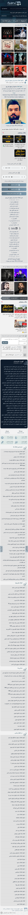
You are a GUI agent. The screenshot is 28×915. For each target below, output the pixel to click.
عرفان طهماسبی (19, 394)
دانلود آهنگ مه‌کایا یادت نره (19, 503)
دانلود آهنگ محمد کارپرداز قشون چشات (16, 544)
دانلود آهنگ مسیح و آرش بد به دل (17, 770)
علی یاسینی (5, 396)
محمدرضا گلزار (23, 412)
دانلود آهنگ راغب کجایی (19, 766)
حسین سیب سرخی (15, 378)
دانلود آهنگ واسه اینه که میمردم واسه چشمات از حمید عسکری (14, 453)
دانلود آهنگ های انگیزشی (19, 891)
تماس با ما (15, 21)
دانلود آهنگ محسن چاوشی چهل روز (17, 616)
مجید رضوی (23, 406)
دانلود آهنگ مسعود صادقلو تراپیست (17, 460)
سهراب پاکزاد (6, 385)
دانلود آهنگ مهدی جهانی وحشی (18, 760)
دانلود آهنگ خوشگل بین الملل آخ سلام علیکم (15, 529)
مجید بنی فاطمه (12, 403)
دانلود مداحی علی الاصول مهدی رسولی (16, 700)
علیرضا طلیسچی (16, 399)
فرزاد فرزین (24, 401)
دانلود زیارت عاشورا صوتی (19, 713)
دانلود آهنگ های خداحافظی (19, 882)
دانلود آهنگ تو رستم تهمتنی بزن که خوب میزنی (14, 639)
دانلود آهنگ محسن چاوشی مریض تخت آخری (15, 648)
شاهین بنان (4, 389)
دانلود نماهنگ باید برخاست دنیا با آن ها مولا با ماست (14, 677)
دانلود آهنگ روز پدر (21, 824)
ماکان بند (18, 403)
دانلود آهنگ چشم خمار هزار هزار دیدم (17, 475)
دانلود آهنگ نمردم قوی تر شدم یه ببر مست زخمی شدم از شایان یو (14, 533)
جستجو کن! (4, 8)
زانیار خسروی (18, 385)
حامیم (8, 376)
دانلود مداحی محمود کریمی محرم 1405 (16, 684)
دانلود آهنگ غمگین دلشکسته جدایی (17, 856)
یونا (25, 426)
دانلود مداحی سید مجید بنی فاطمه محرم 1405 (14, 688)
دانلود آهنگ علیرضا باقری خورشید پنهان (16, 792)
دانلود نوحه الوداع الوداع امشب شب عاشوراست (15, 704)
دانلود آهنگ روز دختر (20, 830)
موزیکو (7, 432)
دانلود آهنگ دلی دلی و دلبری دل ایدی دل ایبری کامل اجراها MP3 (13, 464)
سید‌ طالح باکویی (16, 387)
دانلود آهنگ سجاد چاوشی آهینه (18, 506)
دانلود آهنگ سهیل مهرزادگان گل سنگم (16, 645)
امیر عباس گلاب (7, 369)
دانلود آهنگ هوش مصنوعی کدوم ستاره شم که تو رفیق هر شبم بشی (14, 566)
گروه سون (7, 401)
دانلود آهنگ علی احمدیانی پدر (18, 741)
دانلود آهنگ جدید (21, 814)
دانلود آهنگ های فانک (20, 837)
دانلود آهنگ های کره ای (20, 878)
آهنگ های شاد (14, 298)
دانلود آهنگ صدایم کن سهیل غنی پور (14, 80)
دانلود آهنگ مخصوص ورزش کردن (17, 853)
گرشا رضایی (12, 401)
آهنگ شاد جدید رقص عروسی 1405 (17, 626)
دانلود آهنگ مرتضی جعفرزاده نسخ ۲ (17, 550)
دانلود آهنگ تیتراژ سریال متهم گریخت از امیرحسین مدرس (14, 575)
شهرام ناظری (11, 392)
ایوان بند (5, 371)
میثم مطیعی (17, 422)
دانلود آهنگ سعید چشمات (19, 786)
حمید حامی (7, 378)
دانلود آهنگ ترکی (21, 827)
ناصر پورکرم (11, 422)
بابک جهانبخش (23, 373)
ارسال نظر (5, 342)
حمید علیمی (17, 380)
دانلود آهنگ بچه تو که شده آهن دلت (17, 499)
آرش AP (24, 367)
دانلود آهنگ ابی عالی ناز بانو (19, 547)
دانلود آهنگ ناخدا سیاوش (19, 457)
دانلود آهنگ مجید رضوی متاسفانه (17, 658)
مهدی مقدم (23, 419)
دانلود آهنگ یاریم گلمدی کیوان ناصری (17, 798)
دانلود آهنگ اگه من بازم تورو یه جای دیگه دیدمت (14, 468)
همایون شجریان (23, 424)
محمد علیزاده (23, 410)
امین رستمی (13, 371)
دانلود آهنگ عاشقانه (20, 818)
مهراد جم (6, 419)
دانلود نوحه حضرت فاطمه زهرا (18, 707)
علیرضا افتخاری (23, 399)
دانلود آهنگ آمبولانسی (20, 898)
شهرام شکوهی (17, 392)
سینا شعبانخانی (11, 389)
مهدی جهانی (12, 417)
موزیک (14, 93)
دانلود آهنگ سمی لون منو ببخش (17, 515)
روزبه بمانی (24, 385)
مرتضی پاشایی (10, 412)
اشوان (12, 369)
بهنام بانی (10, 373)
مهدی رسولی (6, 417)
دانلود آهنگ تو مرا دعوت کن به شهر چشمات (15, 512)
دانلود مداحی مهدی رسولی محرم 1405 (16, 694)
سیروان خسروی (9, 387)
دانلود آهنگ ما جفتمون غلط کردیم (17, 782)
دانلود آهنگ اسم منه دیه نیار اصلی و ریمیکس (15, 490)
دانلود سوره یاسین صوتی (19, 716)
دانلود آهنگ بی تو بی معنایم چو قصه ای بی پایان (14, 579)
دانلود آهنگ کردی (21, 904)
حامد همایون (12, 376)
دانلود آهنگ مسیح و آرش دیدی (18, 607)
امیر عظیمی (23, 371)
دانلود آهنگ (19, 86)
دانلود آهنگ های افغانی (20, 850)
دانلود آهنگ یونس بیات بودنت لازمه (17, 623)
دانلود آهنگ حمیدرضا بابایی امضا (17, 757)
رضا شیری (14, 383)
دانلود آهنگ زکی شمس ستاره (18, 587)
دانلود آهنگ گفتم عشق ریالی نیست (17, 557)
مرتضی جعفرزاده (22, 415)
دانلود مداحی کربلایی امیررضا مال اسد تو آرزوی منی (14, 673)
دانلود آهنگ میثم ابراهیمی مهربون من (16, 619)
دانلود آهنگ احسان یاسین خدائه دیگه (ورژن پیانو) (14, 496)
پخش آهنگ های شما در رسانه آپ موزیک (19, 16)
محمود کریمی (16, 412)
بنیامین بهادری (16, 373)
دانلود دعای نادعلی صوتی (19, 723)
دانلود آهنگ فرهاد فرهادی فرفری (18, 754)
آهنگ (22, 89)
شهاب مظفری (23, 392)
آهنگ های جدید (23, 298)
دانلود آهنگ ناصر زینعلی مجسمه (18, 655)
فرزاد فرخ (4, 399)
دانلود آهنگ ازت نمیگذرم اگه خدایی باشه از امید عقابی (14, 525)
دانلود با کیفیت (13, 185)
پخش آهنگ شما (6, 21)
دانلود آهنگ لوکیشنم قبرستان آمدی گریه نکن (15, 571)
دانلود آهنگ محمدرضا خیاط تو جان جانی (16, 773)
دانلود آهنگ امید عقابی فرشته (18, 613)
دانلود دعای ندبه (21, 726)
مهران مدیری (23, 422)
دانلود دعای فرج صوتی (20, 720)
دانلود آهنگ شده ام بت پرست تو (18, 776)
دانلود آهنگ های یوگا (20, 885)
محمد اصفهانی (10, 408)
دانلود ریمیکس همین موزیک (13, 193)
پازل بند (6, 373)
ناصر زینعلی (6, 422)
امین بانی (19, 371)
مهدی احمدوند (19, 417)
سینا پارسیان (23, 389)
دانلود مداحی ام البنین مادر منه (18, 697)
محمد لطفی (17, 410)
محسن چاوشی (9, 406)
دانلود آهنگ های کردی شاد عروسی (17, 487)
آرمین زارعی (19, 367)
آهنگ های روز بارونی (20, 888)
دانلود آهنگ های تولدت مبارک (18, 632)
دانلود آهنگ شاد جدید (20, 811)
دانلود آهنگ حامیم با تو (20, 591)
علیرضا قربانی (9, 399)
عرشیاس (24, 394)
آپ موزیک (14, 3)
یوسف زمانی (5, 424)
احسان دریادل (23, 369)
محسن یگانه (16, 408)
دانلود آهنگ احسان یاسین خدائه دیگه (16, 541)
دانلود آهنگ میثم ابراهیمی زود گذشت (17, 789)
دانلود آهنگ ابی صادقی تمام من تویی (16, 594)
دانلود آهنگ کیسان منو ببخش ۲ (18, 763)
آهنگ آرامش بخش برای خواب (18, 846)
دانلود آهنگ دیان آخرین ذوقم (18, 493)
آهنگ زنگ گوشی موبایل (19, 834)
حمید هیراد (11, 380)
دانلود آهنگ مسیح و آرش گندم (18, 664)
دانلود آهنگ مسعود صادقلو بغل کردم (16, 737)
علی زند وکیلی (23, 396)
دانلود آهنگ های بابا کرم (19, 472)
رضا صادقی (9, 383)
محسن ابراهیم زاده (16, 406)
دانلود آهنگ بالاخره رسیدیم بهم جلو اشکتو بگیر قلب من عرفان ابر (14, 561)
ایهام (9, 371)
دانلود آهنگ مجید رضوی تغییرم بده (17, 642)
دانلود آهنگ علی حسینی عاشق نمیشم (17, 744)
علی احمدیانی (12, 394)
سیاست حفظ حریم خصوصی (9, 913)
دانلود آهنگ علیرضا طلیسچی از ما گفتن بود (15, 629)
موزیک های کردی (21, 859)
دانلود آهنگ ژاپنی (21, 875)
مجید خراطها (5, 403)
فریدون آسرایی (18, 401)
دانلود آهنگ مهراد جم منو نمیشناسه (17, 661)
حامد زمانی (18, 376)
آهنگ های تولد (5, 298)
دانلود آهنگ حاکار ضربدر (19, 600)
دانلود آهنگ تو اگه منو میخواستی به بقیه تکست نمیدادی (14, 479)
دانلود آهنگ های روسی (20, 869)
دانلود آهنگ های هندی (20, 894)
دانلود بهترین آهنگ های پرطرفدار (18, 802)
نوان (2, 422)
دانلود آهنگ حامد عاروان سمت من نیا (16, 795)
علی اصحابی (5, 394)
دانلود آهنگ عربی (21, 866)
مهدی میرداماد (17, 419)
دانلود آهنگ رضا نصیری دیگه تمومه (17, 538)
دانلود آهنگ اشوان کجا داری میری (17, 747)
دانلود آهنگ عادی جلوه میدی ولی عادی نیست (15, 483)
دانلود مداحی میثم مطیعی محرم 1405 (16, 691)
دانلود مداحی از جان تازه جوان (18, 681)
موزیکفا (21, 432)
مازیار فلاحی (23, 403)
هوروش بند (16, 424)
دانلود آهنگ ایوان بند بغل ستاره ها (17, 554)
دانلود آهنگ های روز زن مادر (18, 840)
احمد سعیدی (17, 369)
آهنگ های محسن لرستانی (19, 901)
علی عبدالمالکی (17, 396)
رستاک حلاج (23, 383)
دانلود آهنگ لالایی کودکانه (19, 808)
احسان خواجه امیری (8, 367)
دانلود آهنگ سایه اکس (20, 509)
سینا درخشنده (17, 389)
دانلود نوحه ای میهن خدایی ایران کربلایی (16, 651)
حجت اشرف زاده (22, 378)
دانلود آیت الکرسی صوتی (19, 710)
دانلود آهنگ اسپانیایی (20, 872)
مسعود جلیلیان (15, 415)
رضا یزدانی (4, 383)
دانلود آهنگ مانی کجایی (19, 750)
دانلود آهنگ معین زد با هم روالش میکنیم (16, 635)
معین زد (24, 417)
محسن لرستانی (23, 408)
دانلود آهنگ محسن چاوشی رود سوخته (16, 597)
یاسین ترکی (11, 424)
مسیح (3, 415)
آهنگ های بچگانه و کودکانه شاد (18, 843)
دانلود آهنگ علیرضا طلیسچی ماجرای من (16, 610)
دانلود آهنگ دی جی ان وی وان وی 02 (16, 603)
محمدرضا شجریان (10, 410)
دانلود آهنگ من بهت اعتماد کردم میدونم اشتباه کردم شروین (13, 520)
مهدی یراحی (11, 419)
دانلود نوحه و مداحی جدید (19, 821)
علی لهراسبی (10, 396)
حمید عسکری (23, 380)
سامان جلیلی (12, 385)
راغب (7, 380)
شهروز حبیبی (5, 392)
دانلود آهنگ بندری (21, 862)
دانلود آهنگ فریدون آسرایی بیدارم (17, 779)
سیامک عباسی (23, 387)
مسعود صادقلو (8, 415)
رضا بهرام (18, 383)
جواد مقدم (24, 376)
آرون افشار (14, 367)
